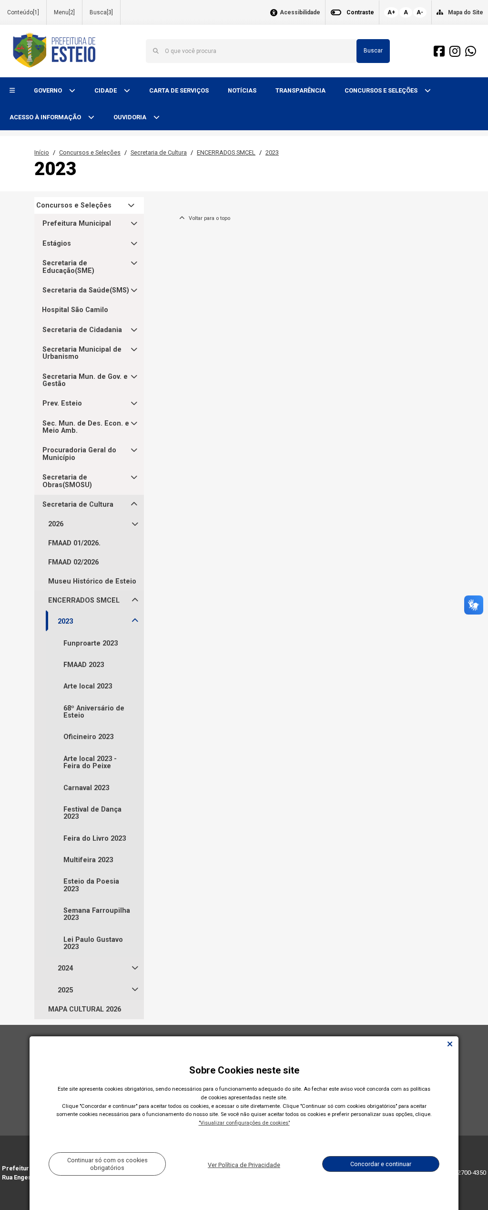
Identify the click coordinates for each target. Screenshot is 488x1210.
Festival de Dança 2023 (92, 813)
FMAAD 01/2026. (74, 543)
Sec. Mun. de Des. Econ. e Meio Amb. (85, 427)
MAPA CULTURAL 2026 (84, 1009)
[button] (12, 91)
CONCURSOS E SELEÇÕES (382, 90)
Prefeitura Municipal (76, 223)
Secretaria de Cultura (159, 152)
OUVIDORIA (130, 117)
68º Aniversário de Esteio (93, 712)
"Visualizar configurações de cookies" (244, 1123)
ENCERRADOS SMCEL (226, 152)
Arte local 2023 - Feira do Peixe (90, 762)
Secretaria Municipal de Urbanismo (82, 353)
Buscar (373, 50)
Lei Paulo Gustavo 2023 (93, 943)
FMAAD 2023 (83, 665)
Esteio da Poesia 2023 (91, 885)
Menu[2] (64, 12)
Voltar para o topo (207, 218)
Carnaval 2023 (86, 788)
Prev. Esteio (62, 403)
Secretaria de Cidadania (82, 330)
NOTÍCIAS (242, 90)
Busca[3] (101, 12)
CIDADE (106, 90)
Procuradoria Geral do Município (79, 454)
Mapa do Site (465, 12)
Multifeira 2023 (88, 860)
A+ (391, 12)
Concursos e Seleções (90, 152)
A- (420, 12)
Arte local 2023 (87, 686)
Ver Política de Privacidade (244, 1164)
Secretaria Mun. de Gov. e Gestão (85, 380)
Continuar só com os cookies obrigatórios (107, 1164)
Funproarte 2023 (90, 643)
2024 (65, 968)
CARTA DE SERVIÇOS (179, 90)
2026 (55, 524)
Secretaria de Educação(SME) (68, 267)
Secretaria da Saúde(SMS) (85, 290)
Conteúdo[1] (23, 12)
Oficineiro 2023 (88, 737)
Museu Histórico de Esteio (92, 581)
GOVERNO (48, 90)
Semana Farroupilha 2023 (96, 914)
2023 (272, 152)
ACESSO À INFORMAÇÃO (46, 117)
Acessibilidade (300, 13)
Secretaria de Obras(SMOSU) (67, 481)
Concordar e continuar (380, 1164)
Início (41, 152)
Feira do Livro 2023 (94, 838)
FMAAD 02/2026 (73, 562)
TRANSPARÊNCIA (300, 90)
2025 (65, 990)
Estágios (56, 243)
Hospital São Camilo (75, 310)
